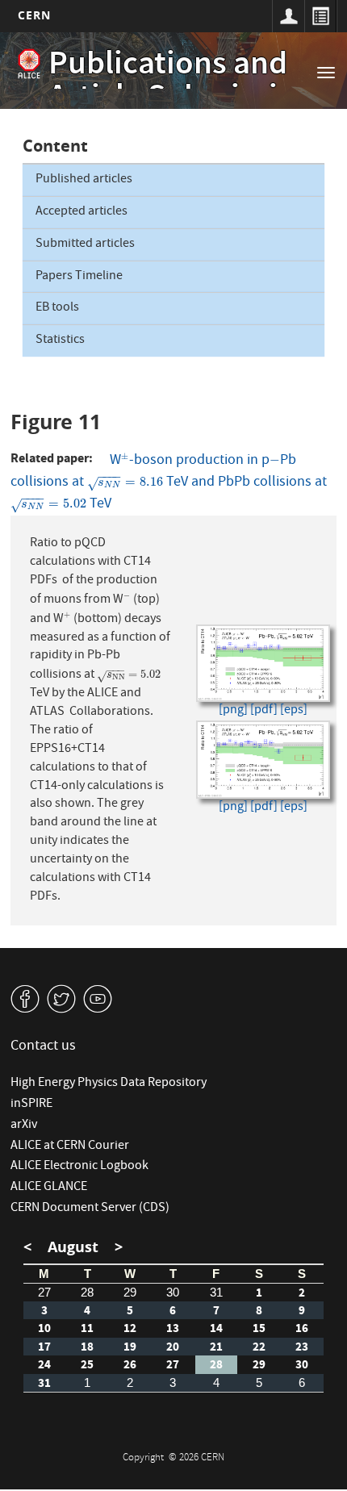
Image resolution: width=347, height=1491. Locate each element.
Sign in (288, 16)
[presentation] (125, 461)
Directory (320, 16)
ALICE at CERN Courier (69, 1146)
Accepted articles (82, 212)
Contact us (43, 1047)
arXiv (23, 1125)
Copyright (144, 1458)
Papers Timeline (79, 276)
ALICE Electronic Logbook (79, 1166)
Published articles (84, 180)
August (73, 1247)
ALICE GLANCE (48, 1187)
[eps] (293, 711)
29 (129, 1292)
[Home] (29, 63)
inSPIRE (31, 1104)
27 (44, 1292)
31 (216, 1292)
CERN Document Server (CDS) (89, 1208)
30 (172, 1292)
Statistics (60, 340)
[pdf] (264, 711)
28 (87, 1292)
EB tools (57, 308)
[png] (233, 711)
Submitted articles (85, 244)
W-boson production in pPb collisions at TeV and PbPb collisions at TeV (169, 482)
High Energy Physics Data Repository (108, 1083)
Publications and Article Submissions (188, 82)
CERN (34, 15)
